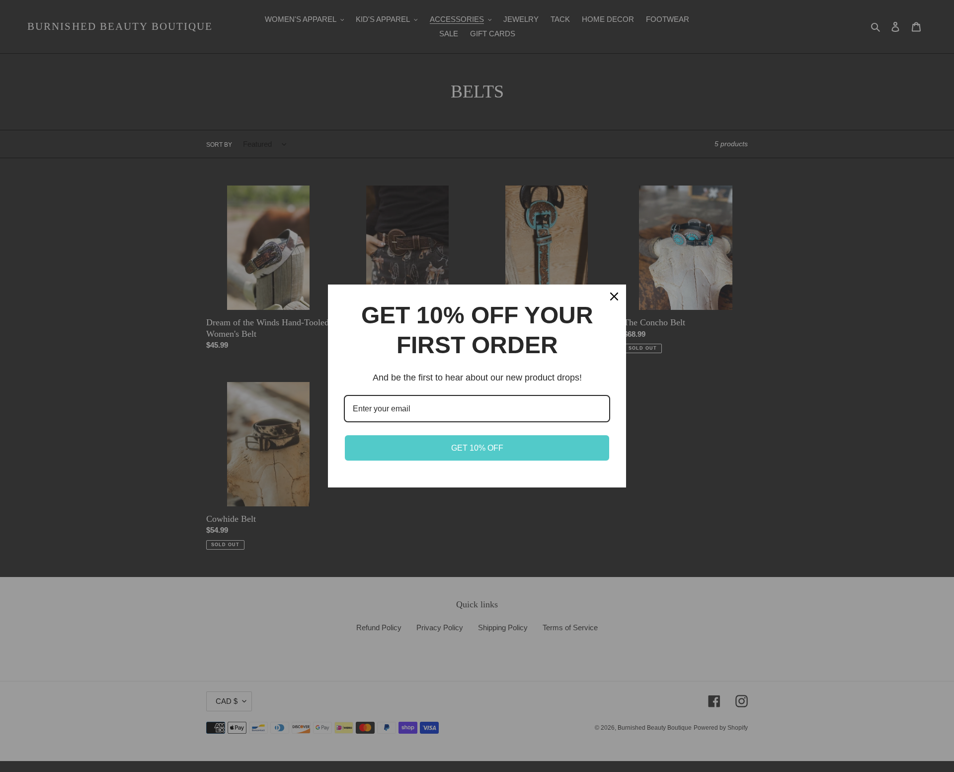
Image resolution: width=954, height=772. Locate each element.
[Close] (614, 296)
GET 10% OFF (477, 448)
